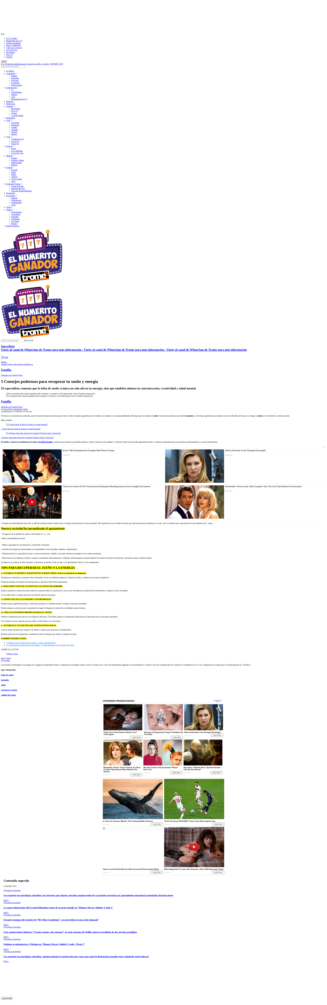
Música (14, 94)
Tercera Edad (16, 179)
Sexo (13, 181)
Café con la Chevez (14, 48)
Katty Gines (23, 409)
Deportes (9, 101)
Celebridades (16, 92)
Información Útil (18, 188)
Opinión (9, 106)
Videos (9, 210)
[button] (29, 340)
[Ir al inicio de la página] (7, 998)
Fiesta (13, 149)
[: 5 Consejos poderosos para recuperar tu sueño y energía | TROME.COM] (32, 64)
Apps (13, 205)
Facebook (15, 123)
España (14, 158)
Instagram (15, 125)
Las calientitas (17, 151)
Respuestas (10, 118)
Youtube (14, 130)
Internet (14, 198)
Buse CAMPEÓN (13, 45)
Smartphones (16, 203)
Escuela (14, 170)
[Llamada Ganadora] (32, 283)
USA (8, 137)
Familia (9, 167)
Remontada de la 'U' (14, 41)
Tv (12, 90)
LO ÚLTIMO (11, 38)
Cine (13, 97)
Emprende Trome (13, 184)
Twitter (14, 127)
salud (3, 685)
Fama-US (15, 144)
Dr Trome (15, 221)
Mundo (9, 156)
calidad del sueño (8, 695)
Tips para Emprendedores (21, 191)
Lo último (10, 71)
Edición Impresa (12, 226)
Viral (8, 120)
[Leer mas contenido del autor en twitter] (5, 660)
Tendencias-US (17, 139)
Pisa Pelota (10, 52)
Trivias (9, 207)
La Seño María (17, 115)
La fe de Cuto (11, 50)
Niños (13, 174)
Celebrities (15, 219)
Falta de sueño (7, 675)
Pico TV (9, 55)
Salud (13, 172)
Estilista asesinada (13, 43)
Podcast (9, 57)
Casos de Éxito (17, 186)
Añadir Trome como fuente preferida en (17, 364)
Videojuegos (16, 200)
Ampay (14, 113)
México (14, 165)
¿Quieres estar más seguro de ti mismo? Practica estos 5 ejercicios (27, 437)
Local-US (15, 141)
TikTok (14, 132)
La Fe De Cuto (17, 153)
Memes (14, 134)
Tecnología (10, 196)
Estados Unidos (17, 160)
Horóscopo (10, 104)
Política (14, 76)
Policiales (15, 78)
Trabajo (14, 177)
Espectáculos (11, 88)
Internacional (16, 85)
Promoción (10, 193)
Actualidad (10, 73)
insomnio (5, 680)
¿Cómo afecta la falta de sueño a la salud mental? (20, 429)
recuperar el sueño (9, 690)
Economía (15, 83)
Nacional (15, 80)
